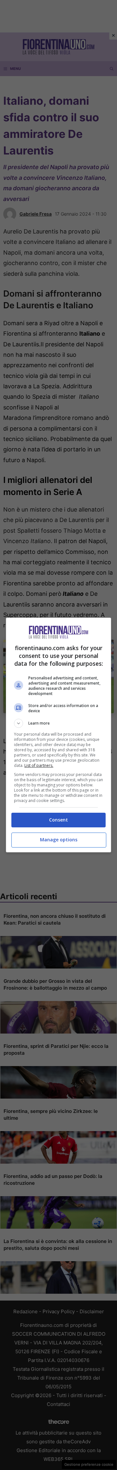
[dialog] (58, 735)
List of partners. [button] (38, 765)
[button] (58, 723)
